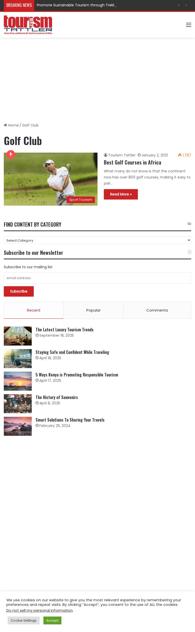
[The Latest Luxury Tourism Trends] (18, 336)
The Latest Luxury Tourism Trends (65, 330)
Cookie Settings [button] (24, 620)
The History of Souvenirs (57, 397)
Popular (93, 310)
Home (13, 125)
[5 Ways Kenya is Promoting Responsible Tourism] (18, 381)
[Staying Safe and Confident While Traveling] (18, 358)
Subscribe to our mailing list (28, 266)
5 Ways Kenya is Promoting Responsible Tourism (77, 375)
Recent (34, 310)
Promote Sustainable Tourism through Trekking (78, 5)
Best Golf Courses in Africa (132, 162)
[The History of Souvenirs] (18, 403)
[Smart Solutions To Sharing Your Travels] (18, 426)
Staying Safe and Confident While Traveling (72, 352)
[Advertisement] (97, 78)
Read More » (121, 194)
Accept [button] (52, 620)
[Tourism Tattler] (28, 24)
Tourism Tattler (122, 155)
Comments (157, 310)
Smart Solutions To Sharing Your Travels (70, 420)
